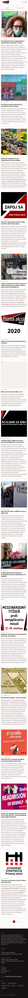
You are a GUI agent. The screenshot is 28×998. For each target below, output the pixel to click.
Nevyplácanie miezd (12, 983)
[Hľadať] (22, 2)
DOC (12, 476)
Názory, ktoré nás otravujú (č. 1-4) (11, 392)
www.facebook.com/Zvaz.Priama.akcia (13, 976)
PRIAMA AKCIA (12, 995)
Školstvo (13, 985)
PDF (9, 476)
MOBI (15, 476)
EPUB (19, 476)
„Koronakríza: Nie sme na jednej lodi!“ (10, 405)
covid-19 (4, 983)
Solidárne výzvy (21, 985)
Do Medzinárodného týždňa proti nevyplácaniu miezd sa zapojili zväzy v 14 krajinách (13, 574)
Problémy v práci (5, 985)
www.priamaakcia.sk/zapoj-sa (9, 243)
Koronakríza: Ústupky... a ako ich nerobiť (13, 697)
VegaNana (4, 988)
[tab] (7, 8)
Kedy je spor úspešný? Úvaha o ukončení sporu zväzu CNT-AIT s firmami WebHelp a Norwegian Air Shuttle (13, 815)
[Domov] (6, 2)
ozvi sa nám (11, 69)
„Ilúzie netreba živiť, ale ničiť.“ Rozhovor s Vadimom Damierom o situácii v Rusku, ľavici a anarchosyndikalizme (14, 285)
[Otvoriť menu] (25, 2)
